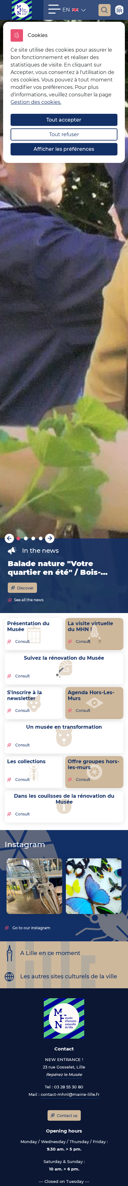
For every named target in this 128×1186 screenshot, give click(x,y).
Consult (22, 641)
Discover (25, 588)
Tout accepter (63, 120)
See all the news (28, 600)
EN (71, 11)
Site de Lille (119, 10)
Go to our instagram (31, 927)
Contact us (67, 1115)
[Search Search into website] (104, 10)
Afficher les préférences (64, 149)
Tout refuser (64, 134)
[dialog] (64, 92)
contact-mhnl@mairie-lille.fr (70, 1094)
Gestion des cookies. (36, 102)
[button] (54, 9)
